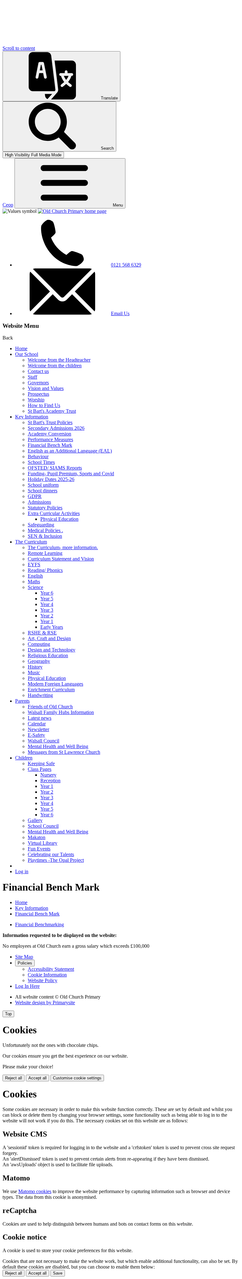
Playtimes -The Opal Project (56, 860)
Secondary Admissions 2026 (56, 428)
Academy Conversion (49, 433)
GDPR (35, 496)
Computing (39, 644)
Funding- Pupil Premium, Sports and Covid (71, 473)
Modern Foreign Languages (55, 684)
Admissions (39, 502)
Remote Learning (45, 553)
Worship (36, 399)
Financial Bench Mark (50, 445)
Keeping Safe (41, 763)
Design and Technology (51, 649)
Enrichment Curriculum (51, 689)
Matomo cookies (34, 1191)
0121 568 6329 (126, 264)
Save (57, 1273)
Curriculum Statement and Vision (61, 558)
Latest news (39, 718)
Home (21, 348)
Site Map (24, 956)
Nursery (48, 775)
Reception (50, 780)
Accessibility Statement (51, 969)
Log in (21, 871)
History (35, 667)
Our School (26, 354)
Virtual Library (42, 843)
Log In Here (27, 986)
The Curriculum (31, 541)
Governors (38, 382)
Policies (25, 963)
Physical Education (59, 519)
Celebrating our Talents (51, 854)
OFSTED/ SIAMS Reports (55, 468)
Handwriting (40, 695)
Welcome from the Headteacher (59, 360)
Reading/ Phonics (45, 570)
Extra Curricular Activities (54, 513)
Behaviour (38, 456)
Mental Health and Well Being (58, 746)
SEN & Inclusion (45, 536)
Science (35, 587)
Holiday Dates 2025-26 (51, 479)
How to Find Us (44, 405)
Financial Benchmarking (39, 924)
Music (34, 672)
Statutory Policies (45, 507)
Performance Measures (50, 439)
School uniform (43, 485)
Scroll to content (19, 48)
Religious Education (48, 655)
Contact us (38, 371)
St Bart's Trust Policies (50, 422)
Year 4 (46, 604)
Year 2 (46, 615)
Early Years (51, 627)
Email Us (120, 313)
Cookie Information (47, 974)
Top (8, 1014)
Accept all (37, 1078)
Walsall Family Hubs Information (61, 712)
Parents (22, 701)
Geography (39, 661)
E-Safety (36, 735)
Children (23, 757)
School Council (43, 826)
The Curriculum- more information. (63, 547)
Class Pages (39, 769)
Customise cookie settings (77, 1078)
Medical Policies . (45, 530)
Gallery (35, 820)
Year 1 (46, 621)
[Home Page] (72, 211)
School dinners (42, 490)
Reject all (13, 1078)
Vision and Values (46, 388)
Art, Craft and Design (49, 638)
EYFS (34, 564)
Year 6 (46, 593)
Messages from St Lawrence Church (64, 752)
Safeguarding (41, 524)
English (35, 576)
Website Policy (42, 980)
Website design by (45, 1002)
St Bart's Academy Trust (52, 411)
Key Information (31, 416)
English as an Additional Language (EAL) (70, 450)
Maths (34, 581)
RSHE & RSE (42, 632)
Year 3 (46, 610)
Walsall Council (43, 740)
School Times (41, 462)
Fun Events (39, 848)
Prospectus (38, 394)
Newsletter (38, 729)
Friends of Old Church (50, 706)
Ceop (8, 204)
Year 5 (46, 598)
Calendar (37, 723)
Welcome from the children (55, 365)
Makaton (36, 837)
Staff (32, 377)
